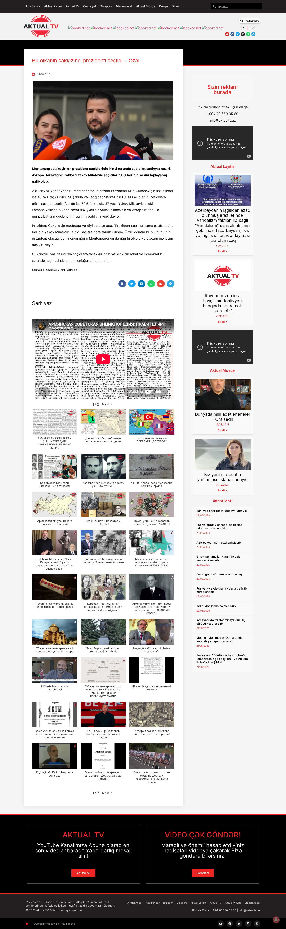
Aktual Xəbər (53, 6)
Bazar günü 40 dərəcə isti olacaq (219, 574)
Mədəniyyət (124, 6)
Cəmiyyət (89, 6)
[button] (122, 283)
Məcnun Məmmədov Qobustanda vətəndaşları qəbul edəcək (219, 639)
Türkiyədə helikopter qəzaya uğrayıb (221, 510)
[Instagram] (243, 34)
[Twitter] (238, 34)
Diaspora (106, 6)
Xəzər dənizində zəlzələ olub (216, 606)
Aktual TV (72, 6)
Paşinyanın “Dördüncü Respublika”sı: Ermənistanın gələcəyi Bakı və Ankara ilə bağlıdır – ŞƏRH (222, 658)
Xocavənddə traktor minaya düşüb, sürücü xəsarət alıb (220, 621)
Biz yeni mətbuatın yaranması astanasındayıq (222, 477)
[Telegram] (253, 34)
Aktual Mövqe (145, 6)
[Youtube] (227, 34)
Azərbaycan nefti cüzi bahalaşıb (218, 542)
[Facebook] (232, 34)
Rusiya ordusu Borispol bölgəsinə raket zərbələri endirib (219, 526)
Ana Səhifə (33, 6)
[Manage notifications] (276, 919)
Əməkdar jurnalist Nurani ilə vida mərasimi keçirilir (218, 558)
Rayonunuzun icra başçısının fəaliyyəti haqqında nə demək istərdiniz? (222, 303)
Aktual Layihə (222, 166)
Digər (175, 6)
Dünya (163, 6)
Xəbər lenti (222, 501)
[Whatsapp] (248, 34)
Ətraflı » (223, 251)
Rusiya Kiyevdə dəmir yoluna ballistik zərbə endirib (221, 590)
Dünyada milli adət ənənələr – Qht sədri (222, 417)
